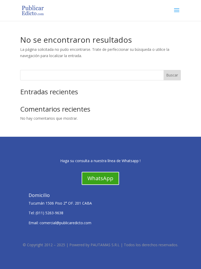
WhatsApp (100, 178)
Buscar (172, 75)
